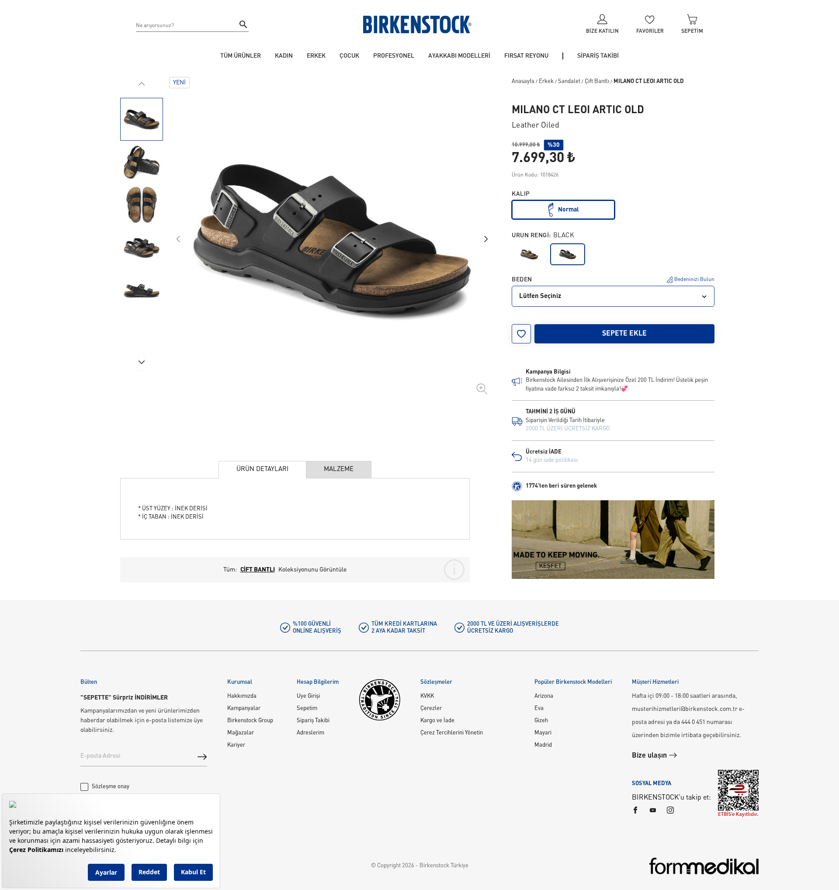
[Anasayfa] (417, 24)
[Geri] (141, 84)
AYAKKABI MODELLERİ (459, 56)
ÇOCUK (349, 56)
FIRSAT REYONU (526, 56)
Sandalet (569, 81)
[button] (141, 119)
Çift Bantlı (597, 81)
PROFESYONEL (393, 56)
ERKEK (316, 56)
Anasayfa (523, 81)
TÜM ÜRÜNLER (240, 56)
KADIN (284, 56)
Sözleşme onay (110, 787)
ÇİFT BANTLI (257, 570)
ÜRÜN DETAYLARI (262, 469)
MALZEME (339, 469)
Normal (568, 210)
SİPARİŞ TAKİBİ (598, 56)
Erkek (546, 81)
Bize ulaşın (650, 755)
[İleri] (141, 362)
